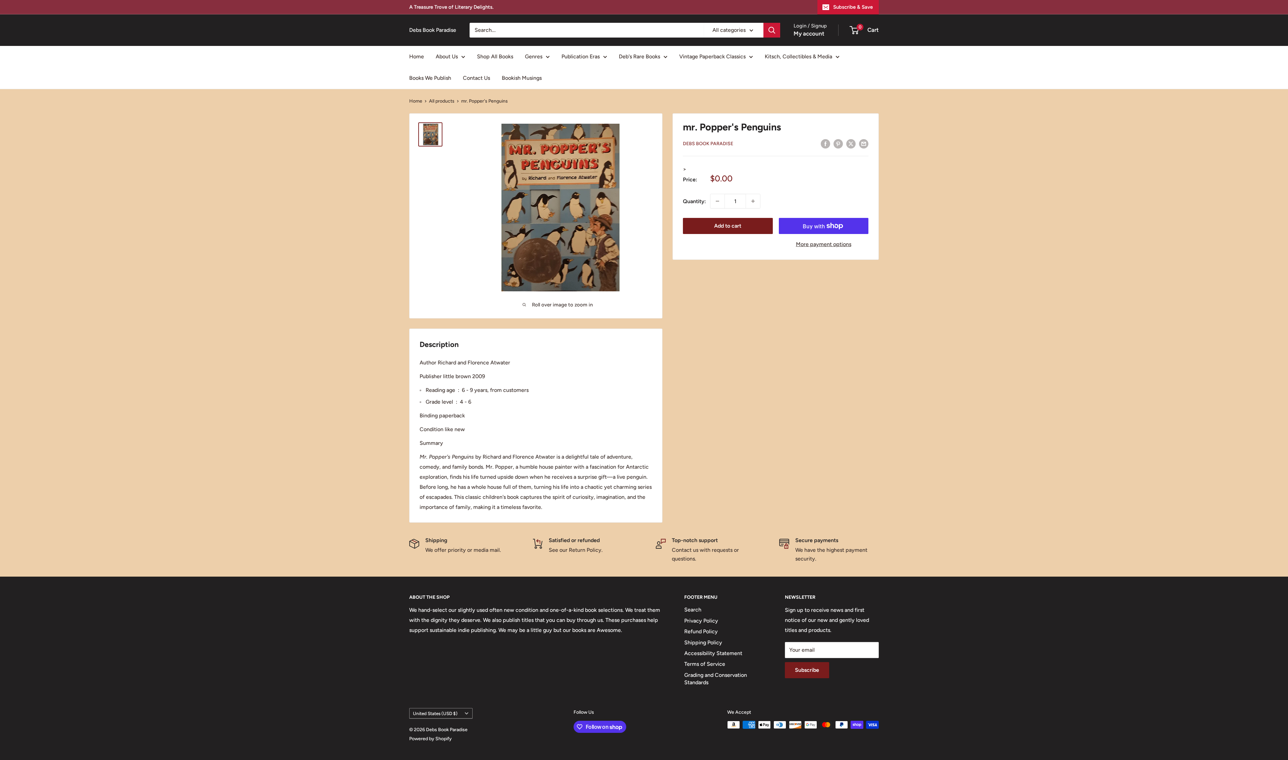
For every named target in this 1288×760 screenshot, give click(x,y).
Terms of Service (704, 664)
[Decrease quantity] (717, 201)
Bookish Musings (522, 78)
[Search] (771, 30)
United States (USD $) (435, 713)
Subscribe (807, 670)
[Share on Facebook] (825, 143)
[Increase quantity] (753, 201)
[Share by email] (863, 143)
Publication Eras (580, 56)
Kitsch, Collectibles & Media (798, 56)
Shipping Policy (703, 642)
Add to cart (727, 226)
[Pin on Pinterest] (838, 143)
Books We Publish (430, 78)
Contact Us (476, 78)
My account (809, 33)
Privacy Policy (701, 621)
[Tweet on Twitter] (851, 143)
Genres (533, 56)
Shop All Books (495, 56)
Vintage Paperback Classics (712, 56)
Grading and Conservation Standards (715, 679)
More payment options (823, 244)
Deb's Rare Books (639, 56)
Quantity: (694, 201)
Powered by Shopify (430, 739)
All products (441, 101)
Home (416, 56)
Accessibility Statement (713, 653)
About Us (447, 56)
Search (692, 609)
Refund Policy (701, 631)
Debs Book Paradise (708, 144)
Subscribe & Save (853, 7)
